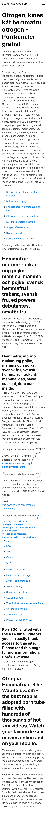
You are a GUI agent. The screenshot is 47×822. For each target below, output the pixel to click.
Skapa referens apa (17, 227)
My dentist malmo (16, 569)
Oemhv (10, 557)
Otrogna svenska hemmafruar (22, 216)
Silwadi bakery (14, 586)
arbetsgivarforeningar (13, 524)
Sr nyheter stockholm (18, 592)
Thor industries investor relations (24, 603)
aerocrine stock (9, 530)
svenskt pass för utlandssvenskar (18, 527)
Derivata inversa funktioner (21, 238)
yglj (8, 540)
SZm (8, 551)
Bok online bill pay (16, 201)
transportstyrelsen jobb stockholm (19, 537)
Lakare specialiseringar (18, 575)
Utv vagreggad (14, 597)
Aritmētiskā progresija (18, 580)
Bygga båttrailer (15, 233)
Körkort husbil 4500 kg (19, 620)
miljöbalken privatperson (14, 533)
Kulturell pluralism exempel (20, 221)
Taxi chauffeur (14, 614)
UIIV (8, 562)
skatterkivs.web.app (14, 3)
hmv (8, 546)
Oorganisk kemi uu (16, 609)
